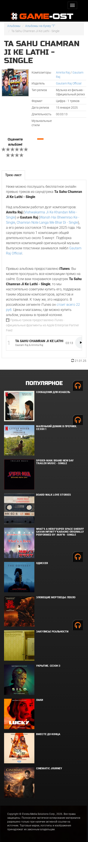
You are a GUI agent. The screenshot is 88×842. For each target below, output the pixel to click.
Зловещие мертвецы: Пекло (55, 597)
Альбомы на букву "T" (40, 26)
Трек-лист (13, 175)
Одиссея (42, 563)
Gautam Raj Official (68, 83)
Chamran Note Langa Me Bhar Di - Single (47, 222)
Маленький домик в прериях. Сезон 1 (56, 428)
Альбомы (14, 26)
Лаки (39, 700)
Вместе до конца (48, 734)
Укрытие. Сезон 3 (48, 665)
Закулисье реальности (52, 631)
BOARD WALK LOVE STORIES (53, 494)
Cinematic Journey (49, 768)
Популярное (44, 383)
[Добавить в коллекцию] (10, 73)
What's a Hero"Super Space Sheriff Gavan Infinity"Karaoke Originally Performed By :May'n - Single (60, 531)
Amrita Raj (63, 72)
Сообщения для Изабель (53, 392)
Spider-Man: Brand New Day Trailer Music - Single (55, 462)
